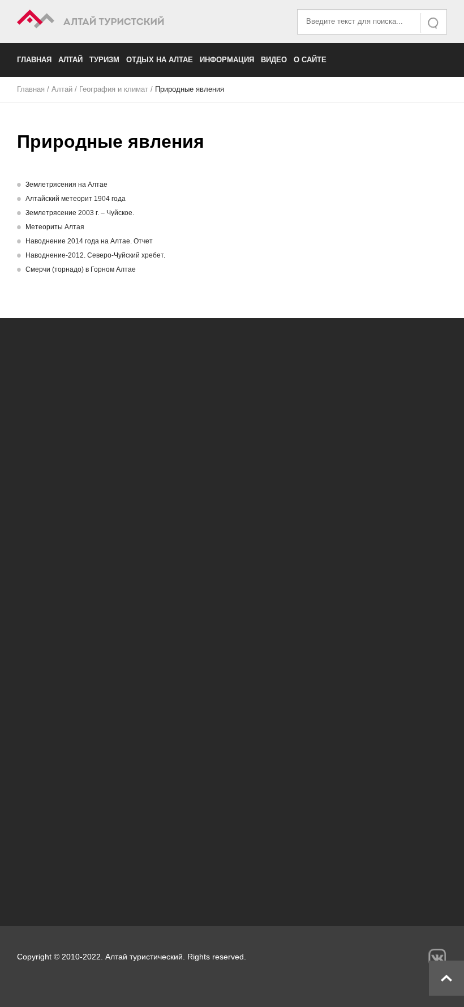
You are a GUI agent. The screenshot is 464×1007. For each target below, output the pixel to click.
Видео (274, 59)
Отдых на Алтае (159, 59)
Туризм (104, 59)
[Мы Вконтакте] (437, 957)
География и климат (113, 89)
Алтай (70, 59)
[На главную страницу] (124, 20)
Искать (434, 23)
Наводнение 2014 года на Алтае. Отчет (89, 241)
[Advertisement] (232, 798)
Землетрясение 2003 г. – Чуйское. (79, 213)
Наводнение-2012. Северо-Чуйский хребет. (95, 255)
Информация (227, 59)
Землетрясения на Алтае (66, 184)
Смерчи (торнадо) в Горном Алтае (80, 269)
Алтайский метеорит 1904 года (75, 199)
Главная (34, 59)
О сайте (310, 59)
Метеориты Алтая (54, 227)
